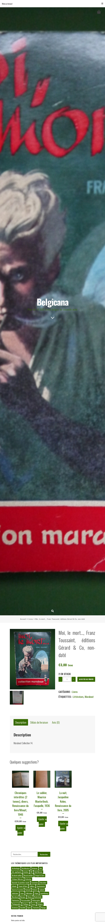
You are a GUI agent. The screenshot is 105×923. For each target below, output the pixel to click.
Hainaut (27, 890)
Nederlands (38, 897)
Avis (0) (56, 722)
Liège (36, 893)
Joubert (41, 890)
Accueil (23, 619)
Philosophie (36, 900)
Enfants (14, 886)
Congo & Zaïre (39, 875)
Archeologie (16, 868)
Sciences (15, 907)
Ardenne (34, 868)
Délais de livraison (39, 722)
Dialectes (28, 879)
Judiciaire (15, 893)
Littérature (78, 696)
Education (43, 882)
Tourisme (36, 907)
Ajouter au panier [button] (21, 830)
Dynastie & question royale (20, 882)
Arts (41, 868)
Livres (30, 619)
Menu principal (7, 3)
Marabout (89, 696)
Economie (34, 882)
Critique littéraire (17, 879)
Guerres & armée (17, 890)
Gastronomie (41, 886)
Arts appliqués (16, 872)
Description (20, 722)
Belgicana (52, 301)
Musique (23, 897)
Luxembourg (44, 893)
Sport (29, 907)
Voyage (43, 907)
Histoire (34, 890)
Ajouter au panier (86, 679)
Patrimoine (15, 900)
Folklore (32, 886)
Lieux (22, 893)
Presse (33, 904)
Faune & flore (23, 886)
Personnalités (25, 900)
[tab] (21, 722)
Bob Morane (38, 872)
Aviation (25, 872)
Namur (30, 897)
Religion (40, 904)
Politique (26, 904)
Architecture (26, 868)
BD (31, 872)
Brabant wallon (17, 875)
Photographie (16, 904)
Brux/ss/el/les (28, 875)
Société (22, 907)
